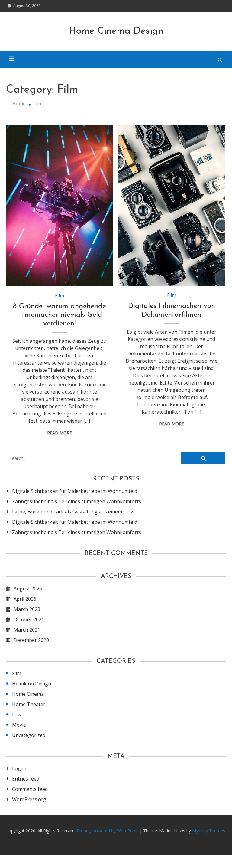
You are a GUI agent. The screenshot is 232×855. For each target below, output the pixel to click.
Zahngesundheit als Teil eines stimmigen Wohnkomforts (76, 501)
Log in (19, 768)
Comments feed (30, 789)
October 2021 (29, 619)
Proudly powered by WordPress (108, 831)
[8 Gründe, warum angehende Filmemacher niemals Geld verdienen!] (59, 205)
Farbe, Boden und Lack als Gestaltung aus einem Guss (73, 511)
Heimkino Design (31, 683)
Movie (19, 724)
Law (16, 714)
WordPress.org (29, 799)
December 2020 (31, 640)
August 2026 (28, 588)
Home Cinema (28, 694)
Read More (59, 433)
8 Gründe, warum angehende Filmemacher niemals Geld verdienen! (59, 315)
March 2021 (27, 629)
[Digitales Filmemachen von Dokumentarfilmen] (171, 205)
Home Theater (28, 704)
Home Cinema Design (116, 31)
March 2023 (27, 609)
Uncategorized (28, 735)
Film (59, 295)
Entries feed (25, 778)
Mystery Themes (208, 831)
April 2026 (25, 599)
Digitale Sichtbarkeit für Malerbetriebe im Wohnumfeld (74, 491)
